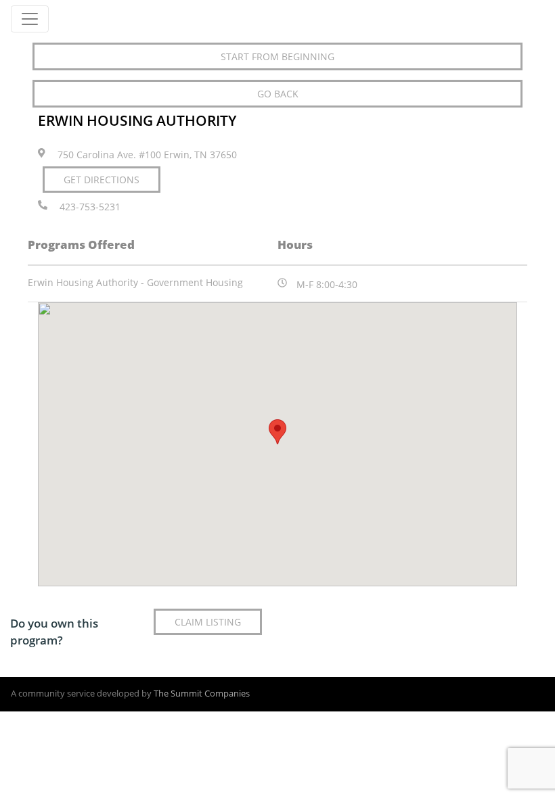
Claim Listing (208, 621)
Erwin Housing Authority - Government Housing (135, 282)
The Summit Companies (202, 693)
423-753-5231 (90, 207)
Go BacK (277, 93)
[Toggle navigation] (30, 18)
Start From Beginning (277, 56)
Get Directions (101, 179)
